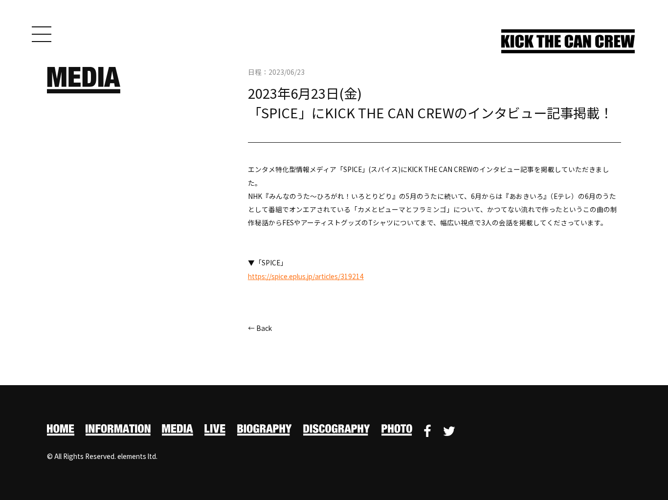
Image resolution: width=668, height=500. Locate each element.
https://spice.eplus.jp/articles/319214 (306, 276)
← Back (260, 328)
